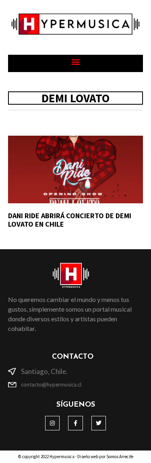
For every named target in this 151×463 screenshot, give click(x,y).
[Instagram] (52, 423)
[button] (75, 61)
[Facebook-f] (75, 423)
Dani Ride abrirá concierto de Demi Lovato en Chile (69, 220)
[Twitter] (98, 423)
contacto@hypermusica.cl (51, 384)
